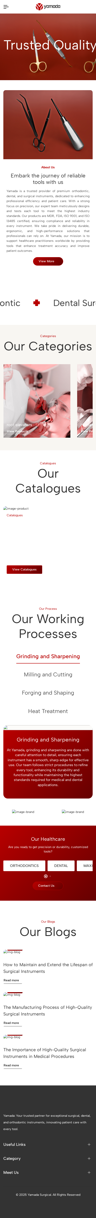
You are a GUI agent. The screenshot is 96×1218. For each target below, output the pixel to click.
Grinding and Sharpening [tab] (48, 656)
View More (46, 261)
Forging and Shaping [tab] (48, 692)
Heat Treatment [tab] (48, 711)
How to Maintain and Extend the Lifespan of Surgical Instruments (48, 968)
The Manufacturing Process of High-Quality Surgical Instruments (47, 1011)
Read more (11, 980)
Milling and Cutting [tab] (48, 674)
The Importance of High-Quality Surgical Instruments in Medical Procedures (44, 1053)
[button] (8, 579)
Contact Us (46, 886)
